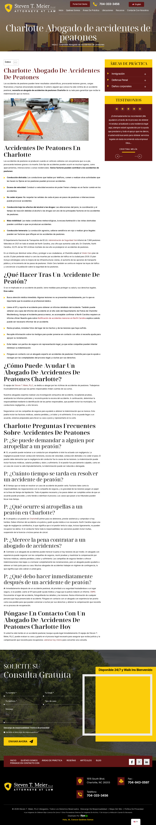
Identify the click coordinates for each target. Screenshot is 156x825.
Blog (98, 760)
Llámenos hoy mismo (53, 640)
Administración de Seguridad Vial (62, 240)
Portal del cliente (80, 4)
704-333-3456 (109, 4)
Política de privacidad (39, 728)
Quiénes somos (73, 10)
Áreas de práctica (91, 10)
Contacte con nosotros (138, 10)
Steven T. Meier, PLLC (24, 385)
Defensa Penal (120, 80)
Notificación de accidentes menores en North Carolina (62, 318)
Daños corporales (121, 86)
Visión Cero (87, 253)
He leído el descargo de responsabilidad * (22, 732)
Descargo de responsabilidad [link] (93, 809)
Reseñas (71, 760)
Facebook (132, 762)
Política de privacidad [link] (133, 809)
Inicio (61, 10)
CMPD (92, 592)
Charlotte (33, 519)
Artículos (86, 760)
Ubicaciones (107, 10)
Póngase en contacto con (24, 763)
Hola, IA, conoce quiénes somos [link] (78, 820)
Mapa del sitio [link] (115, 809)
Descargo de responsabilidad (16, 728)
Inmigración (118, 73)
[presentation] (119, 156)
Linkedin (147, 762)
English (137, 4)
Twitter (139, 762)
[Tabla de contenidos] (14, 62)
